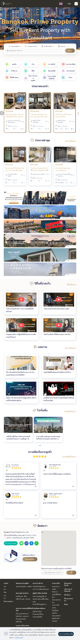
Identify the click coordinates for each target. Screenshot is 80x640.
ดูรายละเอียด (30, 559)
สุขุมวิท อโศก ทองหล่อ (40, 593)
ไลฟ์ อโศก (19, 621)
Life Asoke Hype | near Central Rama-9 (63, 169)
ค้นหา (70, 51)
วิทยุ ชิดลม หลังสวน (39, 608)
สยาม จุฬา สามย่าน (22, 593)
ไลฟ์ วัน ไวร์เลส (37, 611)
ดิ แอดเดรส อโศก (21, 619)
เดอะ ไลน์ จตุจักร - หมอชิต (24, 586)
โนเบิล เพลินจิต (37, 617)
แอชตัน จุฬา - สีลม (21, 596)
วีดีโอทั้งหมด (71, 284)
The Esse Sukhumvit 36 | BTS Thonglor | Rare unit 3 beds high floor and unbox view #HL (40, 115)
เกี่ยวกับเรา (67, 595)
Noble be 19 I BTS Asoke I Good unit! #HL (63, 115)
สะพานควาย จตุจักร (22, 583)
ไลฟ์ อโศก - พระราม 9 (22, 616)
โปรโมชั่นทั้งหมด (69, 411)
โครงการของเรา (8, 601)
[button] (77, 28)
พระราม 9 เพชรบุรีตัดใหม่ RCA (56, 594)
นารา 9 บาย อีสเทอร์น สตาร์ (41, 589)
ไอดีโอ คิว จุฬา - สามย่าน (23, 599)
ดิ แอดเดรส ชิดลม (38, 614)
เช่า (5, 589)
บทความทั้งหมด (70, 348)
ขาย (5, 586)
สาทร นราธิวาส (38, 583)
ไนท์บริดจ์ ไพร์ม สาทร (39, 586)
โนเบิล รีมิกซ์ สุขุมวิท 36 (39, 604)
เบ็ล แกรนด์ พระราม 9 (22, 614)
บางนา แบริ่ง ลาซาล (22, 625)
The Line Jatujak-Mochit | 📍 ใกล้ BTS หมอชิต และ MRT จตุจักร (39, 169)
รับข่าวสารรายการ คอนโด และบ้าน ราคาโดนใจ (56, 568)
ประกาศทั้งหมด (70, 141)
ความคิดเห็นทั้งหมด (68, 456)
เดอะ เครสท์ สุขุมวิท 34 (39, 596)
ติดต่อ (66, 604)
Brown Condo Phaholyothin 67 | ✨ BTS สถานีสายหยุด (14, 169)
